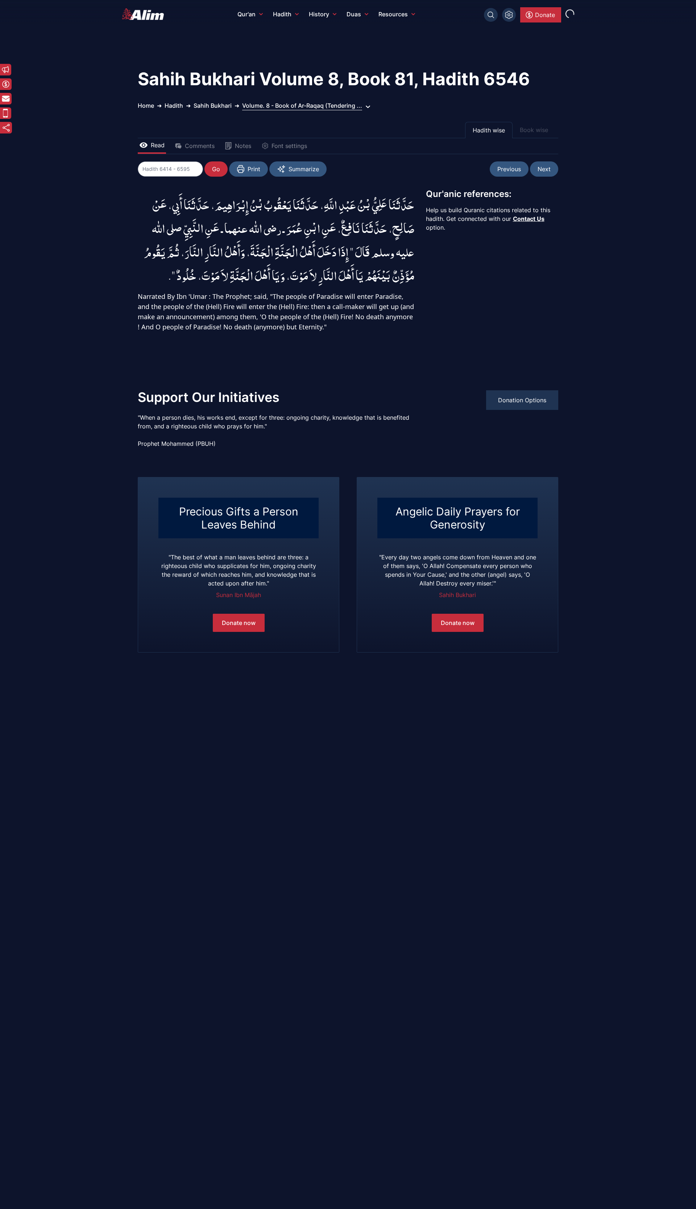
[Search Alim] (491, 15)
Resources (393, 14)
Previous (509, 169)
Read (158, 145)
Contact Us (528, 218)
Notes (243, 145)
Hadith (282, 14)
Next (544, 169)
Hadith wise (489, 130)
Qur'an (246, 14)
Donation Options (522, 400)
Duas (354, 14)
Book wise (534, 129)
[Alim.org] (145, 14)
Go (216, 169)
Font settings (289, 145)
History (319, 14)
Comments (200, 145)
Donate (545, 14)
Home (146, 105)
